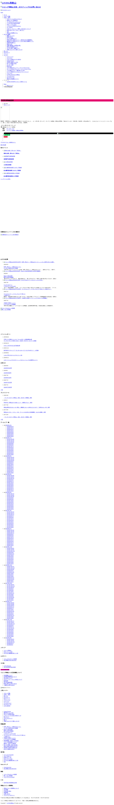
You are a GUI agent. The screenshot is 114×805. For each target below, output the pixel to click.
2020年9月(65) (10, 534)
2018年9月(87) (10, 570)
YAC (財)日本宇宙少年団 (10, 667)
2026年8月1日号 (7, 377)
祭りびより (6, 717)
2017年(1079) (9, 583)
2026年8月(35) (10, 426)
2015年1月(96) (10, 636)
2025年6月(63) (10, 447)
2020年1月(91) (10, 545)
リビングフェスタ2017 (9, 777)
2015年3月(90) (10, 633)
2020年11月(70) (10, 531)
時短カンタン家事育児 (12, 20)
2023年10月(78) (10, 478)
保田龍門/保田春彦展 (9, 159)
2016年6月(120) (10, 611)
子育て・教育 (7, 17)
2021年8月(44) (10, 517)
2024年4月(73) (10, 468)
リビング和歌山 (7, 650)
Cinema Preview (10, 60)
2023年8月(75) (10, 481)
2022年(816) (8, 492)
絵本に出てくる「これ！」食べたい (15, 30)
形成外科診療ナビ (11, 42)
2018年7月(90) (10, 573)
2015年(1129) (9, 619)
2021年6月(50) (10, 520)
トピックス (9, 73)
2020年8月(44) (10, 535)
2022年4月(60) (10, 505)
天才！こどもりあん (12, 24)
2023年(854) (8, 474)
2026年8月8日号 (7, 372)
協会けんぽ (9, 44)
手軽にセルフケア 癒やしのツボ (14, 49)
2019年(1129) (9, 546)
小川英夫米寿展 (7, 164)
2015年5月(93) (10, 630)
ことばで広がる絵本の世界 (13, 23)
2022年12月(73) (10, 493)
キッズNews (9, 27)
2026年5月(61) (10, 430)
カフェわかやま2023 (8, 754)
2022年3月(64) (10, 506)
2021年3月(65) (10, 524)
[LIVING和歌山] (8, 3)
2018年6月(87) (10, 574)
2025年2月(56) (10, 453)
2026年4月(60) (10, 432)
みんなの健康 (7, 34)
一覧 (2, 389)
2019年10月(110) (11, 551)
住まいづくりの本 (8, 651)
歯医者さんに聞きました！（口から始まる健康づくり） (20, 41)
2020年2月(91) (10, 544)
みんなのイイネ (10, 77)
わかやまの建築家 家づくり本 (11, 653)
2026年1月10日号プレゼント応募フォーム (17, 81)
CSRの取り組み (7, 791)
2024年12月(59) (10, 457)
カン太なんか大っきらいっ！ (14, 21)
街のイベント (10, 85)
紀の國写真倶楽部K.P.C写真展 (11, 176)
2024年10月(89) (10, 460)
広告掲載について (8, 675)
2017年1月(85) (10, 600)
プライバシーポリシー (9, 795)
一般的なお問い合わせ (9, 685)
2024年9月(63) (10, 461)
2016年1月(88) (10, 618)
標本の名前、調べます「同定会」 (12, 153)
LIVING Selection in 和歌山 (13, 74)
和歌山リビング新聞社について (11, 788)
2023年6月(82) (10, 484)
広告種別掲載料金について (10, 676)
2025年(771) (8, 437)
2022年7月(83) (10, 500)
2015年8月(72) (10, 626)
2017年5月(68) (10, 594)
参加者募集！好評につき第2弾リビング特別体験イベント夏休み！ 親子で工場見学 (11, 742)
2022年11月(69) (10, 495)
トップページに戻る (5, 179)
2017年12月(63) (10, 584)
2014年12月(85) (10, 639)
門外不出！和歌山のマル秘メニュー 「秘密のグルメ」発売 (18, 402)
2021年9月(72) (10, 516)
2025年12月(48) (10, 439)
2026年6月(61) (10, 429)
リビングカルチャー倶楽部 (10, 659)
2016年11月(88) (10, 604)
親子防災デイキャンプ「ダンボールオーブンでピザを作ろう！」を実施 (21, 350)
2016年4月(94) (10, 614)
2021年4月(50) (10, 523)
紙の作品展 (3, 144)
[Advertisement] (47, 92)
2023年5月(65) (10, 485)
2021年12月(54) (10, 511)
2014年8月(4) (10, 644)
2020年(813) (8, 528)
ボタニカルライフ (8, 718)
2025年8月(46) (10, 444)
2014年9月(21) (10, 643)
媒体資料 (6, 681)
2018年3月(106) (10, 579)
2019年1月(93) (10, 563)
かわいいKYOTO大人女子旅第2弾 (12, 345)
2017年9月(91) (10, 588)
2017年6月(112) (10, 593)
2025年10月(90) (10, 442)
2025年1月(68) (10, 454)
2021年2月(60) (10, 525)
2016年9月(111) (10, 607)
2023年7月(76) (10, 482)
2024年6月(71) (10, 465)
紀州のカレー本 (7, 757)
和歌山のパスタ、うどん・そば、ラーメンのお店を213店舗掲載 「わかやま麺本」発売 (25, 412)
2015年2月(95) (10, 635)
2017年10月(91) (10, 587)
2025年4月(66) (10, 450)
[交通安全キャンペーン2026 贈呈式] (9, 234)
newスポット (7, 52)
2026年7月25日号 (8, 382)
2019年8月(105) (10, 553)
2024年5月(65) (10, 467)
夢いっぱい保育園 (8, 775)
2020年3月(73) (10, 542)
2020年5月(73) (10, 539)
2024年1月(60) (10, 472)
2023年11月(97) (10, 477)
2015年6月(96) (10, 629)
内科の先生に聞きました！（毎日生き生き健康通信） (20, 39)
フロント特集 (7, 16)
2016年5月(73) (10, 612)
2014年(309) (8, 637)
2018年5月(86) (10, 576)
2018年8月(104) (10, 572)
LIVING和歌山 (10, 803)
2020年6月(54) (10, 538)
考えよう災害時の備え (9, 714)
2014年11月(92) (10, 640)
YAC (8, 31)
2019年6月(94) (10, 556)
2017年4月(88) (10, 595)
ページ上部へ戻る (5, 669)
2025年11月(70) (10, 440)
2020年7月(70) (10, 537)
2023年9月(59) (10, 479)
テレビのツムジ (10, 76)
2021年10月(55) (10, 514)
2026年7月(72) (10, 428)
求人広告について (8, 678)
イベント (6, 53)
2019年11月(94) (10, 549)
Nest (5, 761)
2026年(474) (8, 425)
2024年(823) (8, 456)
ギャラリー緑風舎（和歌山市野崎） (15, 130)
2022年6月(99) (10, 502)
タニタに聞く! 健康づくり (13, 48)
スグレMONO (7, 705)
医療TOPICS (10, 37)
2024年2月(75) (10, 471)
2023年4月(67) (10, 486)
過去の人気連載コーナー (13, 78)
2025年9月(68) (10, 443)
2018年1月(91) (10, 581)
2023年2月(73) (10, 489)
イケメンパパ (10, 56)
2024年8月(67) (10, 463)
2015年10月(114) (11, 623)
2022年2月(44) (10, 507)
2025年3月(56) (10, 451)
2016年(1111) (9, 601)
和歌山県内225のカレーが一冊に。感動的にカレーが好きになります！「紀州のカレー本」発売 (27, 407)
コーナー (6, 55)
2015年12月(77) (10, 621)
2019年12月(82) (10, 548)
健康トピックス (10, 35)
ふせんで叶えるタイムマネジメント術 (13, 355)
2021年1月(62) (10, 527)
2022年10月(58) (10, 496)
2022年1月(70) (10, 509)
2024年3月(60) (10, 470)
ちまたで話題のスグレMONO (14, 59)
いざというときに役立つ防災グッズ (12, 715)
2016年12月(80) (10, 602)
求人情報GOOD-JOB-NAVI (10, 660)
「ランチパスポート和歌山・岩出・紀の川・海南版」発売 (18, 397)
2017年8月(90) (10, 590)
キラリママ (9, 58)
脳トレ (5, 719)
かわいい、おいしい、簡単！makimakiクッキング (19, 28)
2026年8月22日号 (8, 368)
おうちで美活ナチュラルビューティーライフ (18, 72)
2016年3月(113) (10, 615)
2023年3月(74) (10, 488)
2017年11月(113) (11, 586)
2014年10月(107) (11, 642)
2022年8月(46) (10, 499)
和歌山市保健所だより (12, 46)
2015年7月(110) (10, 628)
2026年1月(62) (10, 436)
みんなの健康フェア (12, 38)
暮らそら (6, 51)
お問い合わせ (7, 794)
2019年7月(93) (10, 555)
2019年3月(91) (10, 560)
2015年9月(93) (10, 625)
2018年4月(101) (10, 577)
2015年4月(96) (10, 632)
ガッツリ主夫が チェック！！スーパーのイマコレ (19, 69)
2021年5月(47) (10, 521)
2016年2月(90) (10, 616)
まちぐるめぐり (7, 756)
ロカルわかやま (7, 767)
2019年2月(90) (10, 562)
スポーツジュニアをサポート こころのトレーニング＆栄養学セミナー (21, 360)
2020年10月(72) (10, 532)
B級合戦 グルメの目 (8, 712)
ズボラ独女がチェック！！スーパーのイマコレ (18, 67)
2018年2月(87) (10, 580)
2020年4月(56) (10, 541)
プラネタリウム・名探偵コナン (8, 142)
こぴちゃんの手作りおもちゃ (14, 26)
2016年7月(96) (10, 609)
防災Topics (9, 66)
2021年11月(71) (10, 513)
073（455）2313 (10, 128)
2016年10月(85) (10, 605)
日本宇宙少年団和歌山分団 (10, 782)
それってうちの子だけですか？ (14, 19)
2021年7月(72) (10, 518)
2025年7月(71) (10, 446)
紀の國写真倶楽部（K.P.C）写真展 (12, 170)
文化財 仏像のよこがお (12, 62)
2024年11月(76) (10, 458)
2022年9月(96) (10, 498)
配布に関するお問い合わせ (10, 683)
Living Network (7, 665)
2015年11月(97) (10, 622)
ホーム (5, 14)
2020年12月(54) (10, 530)
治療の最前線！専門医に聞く (14, 45)
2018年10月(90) (10, 569)
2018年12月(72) (10, 566)
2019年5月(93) (10, 558)
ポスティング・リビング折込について (13, 679)
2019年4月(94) (10, 559)
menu (2, 12)
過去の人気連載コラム (12, 32)
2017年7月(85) (10, 591)
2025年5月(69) (10, 449)
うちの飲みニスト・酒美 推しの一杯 (16, 70)
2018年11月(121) (11, 567)
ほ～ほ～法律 (10, 65)
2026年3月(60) (10, 433)
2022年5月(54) (10, 503)
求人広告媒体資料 (8, 682)
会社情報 (6, 789)
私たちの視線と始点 (12, 63)
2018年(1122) (9, 565)
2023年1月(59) (10, 491)
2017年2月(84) (10, 598)
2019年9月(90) (10, 552)
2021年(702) (8, 510)
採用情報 (6, 792)
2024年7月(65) (10, 464)
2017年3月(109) (10, 597)
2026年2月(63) (10, 435)
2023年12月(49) (10, 475)
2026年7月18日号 (8, 387)
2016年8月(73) (10, 608)
